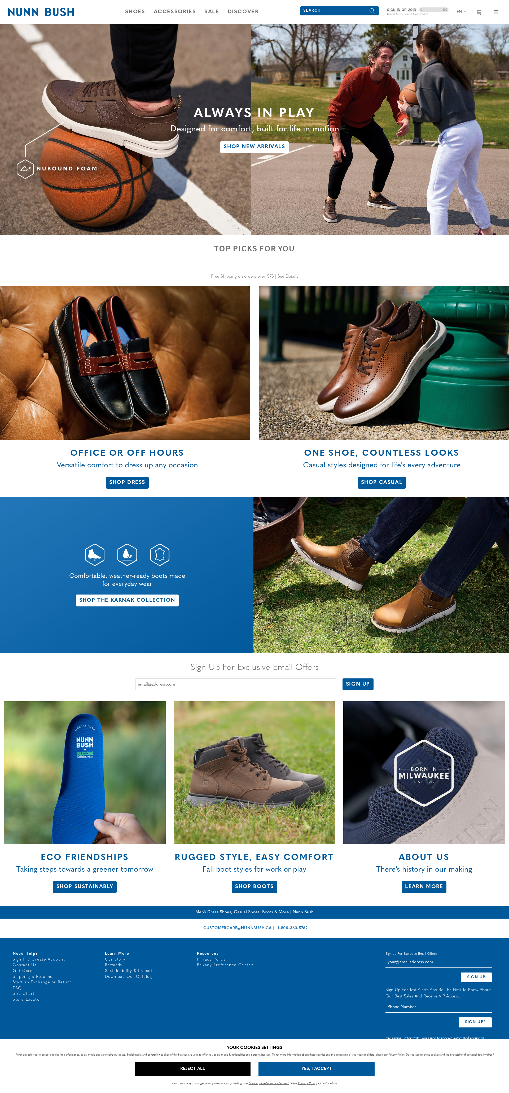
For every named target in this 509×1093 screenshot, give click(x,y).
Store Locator (27, 1000)
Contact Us (25, 965)
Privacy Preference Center (225, 965)
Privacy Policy (211, 960)
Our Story (115, 960)
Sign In (394, 10)
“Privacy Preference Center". (269, 1083)
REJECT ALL (192, 1069)
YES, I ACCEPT (316, 1069)
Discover (243, 12)
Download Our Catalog (128, 977)
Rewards (113, 965)
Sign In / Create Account (39, 960)
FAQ (17, 988)
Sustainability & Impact (129, 971)
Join (412, 10)
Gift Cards (24, 971)
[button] (135, 12)
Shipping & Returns (32, 977)
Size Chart (24, 994)
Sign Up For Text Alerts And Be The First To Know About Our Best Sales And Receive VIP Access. (438, 993)
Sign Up (358, 684)
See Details (288, 276)
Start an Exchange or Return (42, 982)
